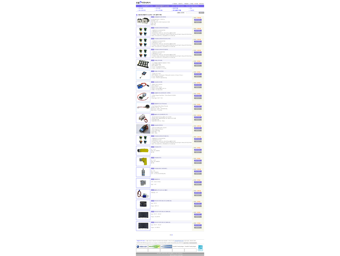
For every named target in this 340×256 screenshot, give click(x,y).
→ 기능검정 (191, 10)
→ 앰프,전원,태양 (141, 10)
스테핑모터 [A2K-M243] (160, 17)
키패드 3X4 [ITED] (159, 71)
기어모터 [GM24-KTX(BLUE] (161, 136)
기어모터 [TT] (158, 147)
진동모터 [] (157, 179)
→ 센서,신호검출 (158, 10)
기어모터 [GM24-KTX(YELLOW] (162, 38)
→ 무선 (190, 8)
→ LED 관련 (140, 8)
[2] (172, 235)
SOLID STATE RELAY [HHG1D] (162, 211)
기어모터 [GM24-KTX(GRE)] (161, 27)
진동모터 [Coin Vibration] (161, 103)
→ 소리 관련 (157, 8)
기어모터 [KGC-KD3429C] (161, 168)
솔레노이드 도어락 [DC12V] (161, 114)
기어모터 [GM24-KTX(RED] (161, 49)
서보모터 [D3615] (159, 125)
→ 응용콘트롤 (174, 8)
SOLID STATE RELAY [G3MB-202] (163, 200)
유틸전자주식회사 (141, 240)
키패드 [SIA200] (158, 60)
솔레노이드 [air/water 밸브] (161, 190)
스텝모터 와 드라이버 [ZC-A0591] (162, 93)
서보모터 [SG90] (158, 82)
